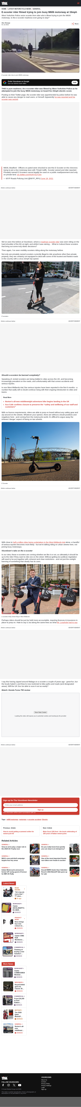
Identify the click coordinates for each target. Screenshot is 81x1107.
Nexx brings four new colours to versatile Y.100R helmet (19, 924)
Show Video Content (40, 712)
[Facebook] (4, 1086)
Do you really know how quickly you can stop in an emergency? (53, 848)
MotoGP (18, 1010)
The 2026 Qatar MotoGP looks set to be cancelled (19, 1015)
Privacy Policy (40, 812)
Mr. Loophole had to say (67, 622)
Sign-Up (43, 1089)
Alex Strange (6, 23)
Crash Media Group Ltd (10, 1089)
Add (74, 82)
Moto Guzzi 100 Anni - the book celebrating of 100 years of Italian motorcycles (60, 832)
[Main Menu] (78, 3)
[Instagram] (9, 1086)
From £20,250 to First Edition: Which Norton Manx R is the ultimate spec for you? (19, 1001)
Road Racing (17, 889)
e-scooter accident (34, 819)
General (37, 9)
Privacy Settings (46, 1085)
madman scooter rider (50, 242)
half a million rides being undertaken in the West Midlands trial (39, 542)
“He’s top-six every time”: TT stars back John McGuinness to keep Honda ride (19, 894)
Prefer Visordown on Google (18, 81)
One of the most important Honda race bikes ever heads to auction (53, 859)
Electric (45, 819)
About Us (44, 1080)
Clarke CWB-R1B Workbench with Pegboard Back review (19, 938)
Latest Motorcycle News (19, 9)
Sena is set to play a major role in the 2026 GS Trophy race (14, 848)
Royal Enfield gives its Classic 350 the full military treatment (20, 987)
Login (43, 1087)
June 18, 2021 (47, 178)
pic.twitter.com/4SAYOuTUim (29, 175)
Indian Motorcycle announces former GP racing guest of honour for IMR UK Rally (14, 872)
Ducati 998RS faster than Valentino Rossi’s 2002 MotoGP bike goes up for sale (54, 872)
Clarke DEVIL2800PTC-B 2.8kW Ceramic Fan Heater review (19, 908)
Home (4, 9)
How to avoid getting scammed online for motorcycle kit (18, 832)
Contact (43, 1081)
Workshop (17, 903)
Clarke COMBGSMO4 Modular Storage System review (19, 973)
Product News (18, 918)
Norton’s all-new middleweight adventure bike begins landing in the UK (37, 401)
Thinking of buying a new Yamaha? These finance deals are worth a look (19, 952)
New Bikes (18, 982)
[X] (15, 1086)
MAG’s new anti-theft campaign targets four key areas (13, 859)
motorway (23, 819)
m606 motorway (12, 819)
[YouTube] (20, 1086)
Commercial (19, 947)
